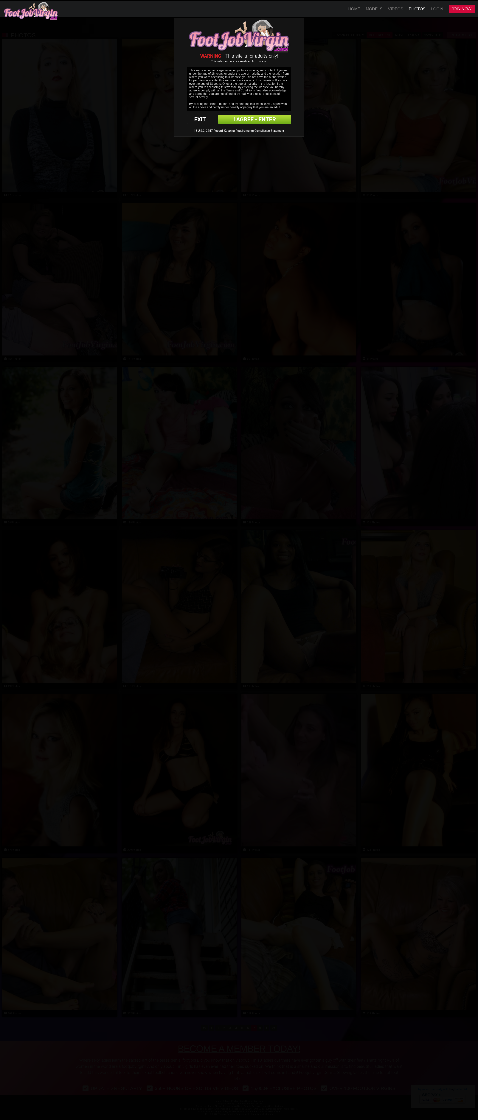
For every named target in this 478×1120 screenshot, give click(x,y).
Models (374, 9)
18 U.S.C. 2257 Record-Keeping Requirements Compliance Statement (239, 130)
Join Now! (462, 9)
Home (354, 9)
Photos (417, 9)
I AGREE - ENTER (254, 119)
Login (437, 9)
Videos (395, 9)
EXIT (200, 119)
